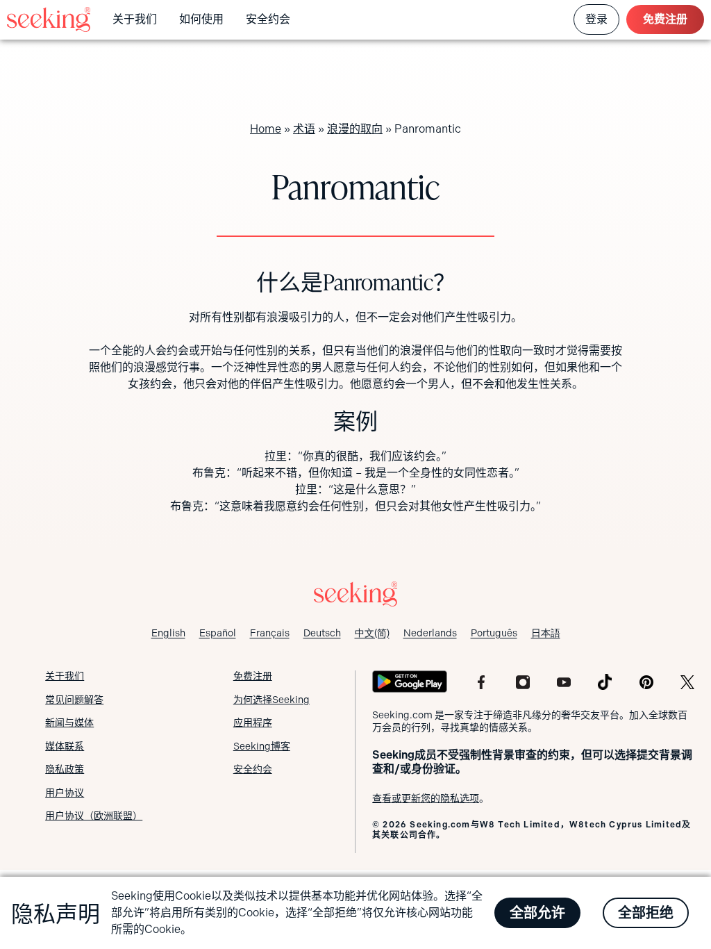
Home (265, 128)
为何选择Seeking (271, 699)
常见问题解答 (74, 699)
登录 (596, 19)
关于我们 (134, 19)
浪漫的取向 (355, 128)
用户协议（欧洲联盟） (93, 815)
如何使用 (201, 19)
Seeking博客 (261, 746)
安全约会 (268, 19)
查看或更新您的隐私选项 (425, 798)
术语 (304, 128)
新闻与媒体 (69, 722)
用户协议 (64, 792)
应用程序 (252, 722)
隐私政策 (64, 769)
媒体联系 (64, 746)
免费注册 (665, 19)
